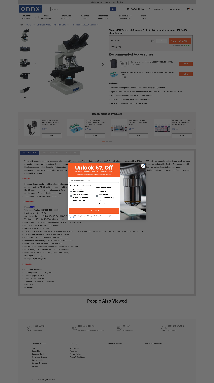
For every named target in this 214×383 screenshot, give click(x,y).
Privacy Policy (73, 217)
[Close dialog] (143, 166)
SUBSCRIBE (94, 211)
